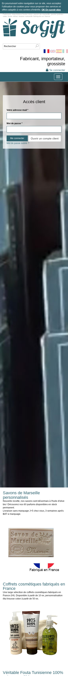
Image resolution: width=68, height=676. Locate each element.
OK (44, 9)
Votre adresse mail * (17, 110)
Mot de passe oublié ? (18, 143)
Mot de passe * (14, 123)
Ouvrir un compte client (45, 138)
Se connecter (57, 69)
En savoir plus (53, 9)
